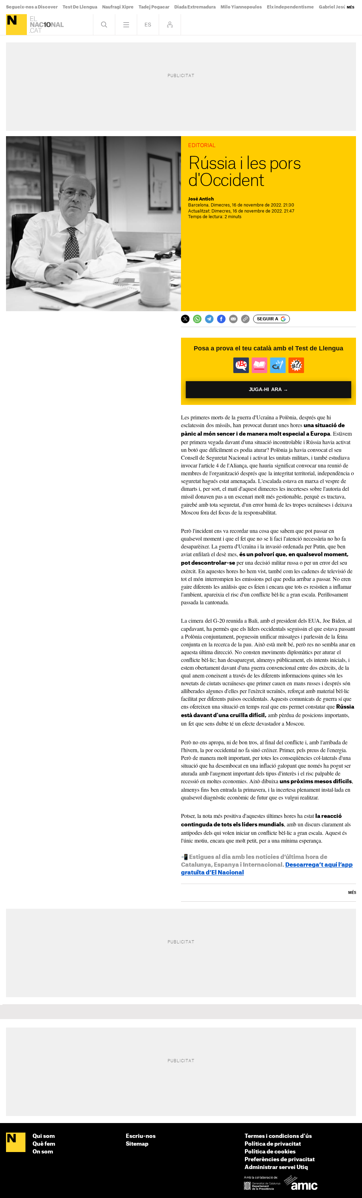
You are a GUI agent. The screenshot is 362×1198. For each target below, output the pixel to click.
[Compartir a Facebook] (221, 319)
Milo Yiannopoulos (241, 7)
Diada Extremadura (195, 7)
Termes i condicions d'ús (278, 1136)
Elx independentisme (290, 7)
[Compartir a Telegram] (209, 319)
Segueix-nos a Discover (32, 7)
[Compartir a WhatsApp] (197, 319)
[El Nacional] (16, 24)
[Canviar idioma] (148, 24)
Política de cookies (270, 1152)
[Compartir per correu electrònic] (233, 319)
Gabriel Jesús (334, 7)
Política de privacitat (273, 1144)
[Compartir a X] (185, 319)
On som (43, 1152)
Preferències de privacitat (280, 1159)
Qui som (44, 1136)
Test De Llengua (80, 7)
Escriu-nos (141, 1136)
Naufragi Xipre (118, 7)
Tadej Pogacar (154, 7)
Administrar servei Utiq (276, 1167)
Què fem (44, 1144)
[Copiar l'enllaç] (245, 319)
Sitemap (137, 1144)
